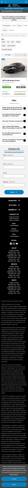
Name (8, 155)
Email (8, 164)
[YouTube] (16, 243)
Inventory (12, 200)
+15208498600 (14, 225)
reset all (11, 30)
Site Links (13, 205)
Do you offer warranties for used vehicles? (11, 133)
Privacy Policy (14, 474)
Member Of (12, 210)
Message (9, 182)
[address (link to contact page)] (2, 2)
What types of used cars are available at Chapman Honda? (12, 108)
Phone (5, 173)
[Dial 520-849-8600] (5, 2)
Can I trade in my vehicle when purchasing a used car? (12, 127)
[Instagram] (14, 243)
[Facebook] (11, 243)
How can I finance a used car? (12, 121)
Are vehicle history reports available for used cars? (11, 115)
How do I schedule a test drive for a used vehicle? (12, 140)
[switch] (26, 2)
